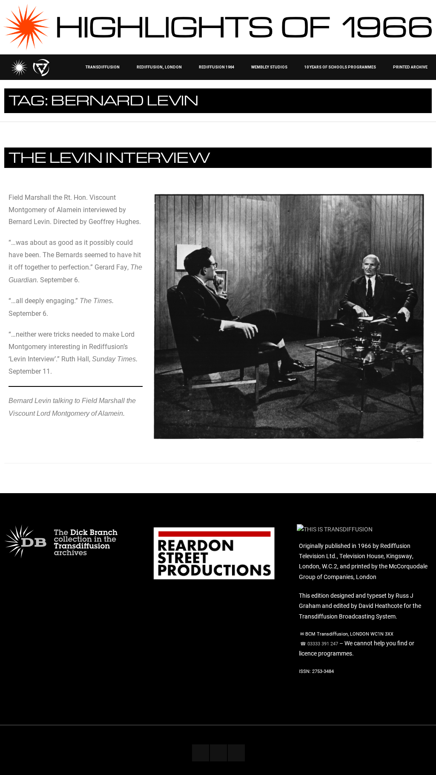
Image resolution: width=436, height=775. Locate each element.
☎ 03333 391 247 (319, 644)
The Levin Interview (109, 157)
